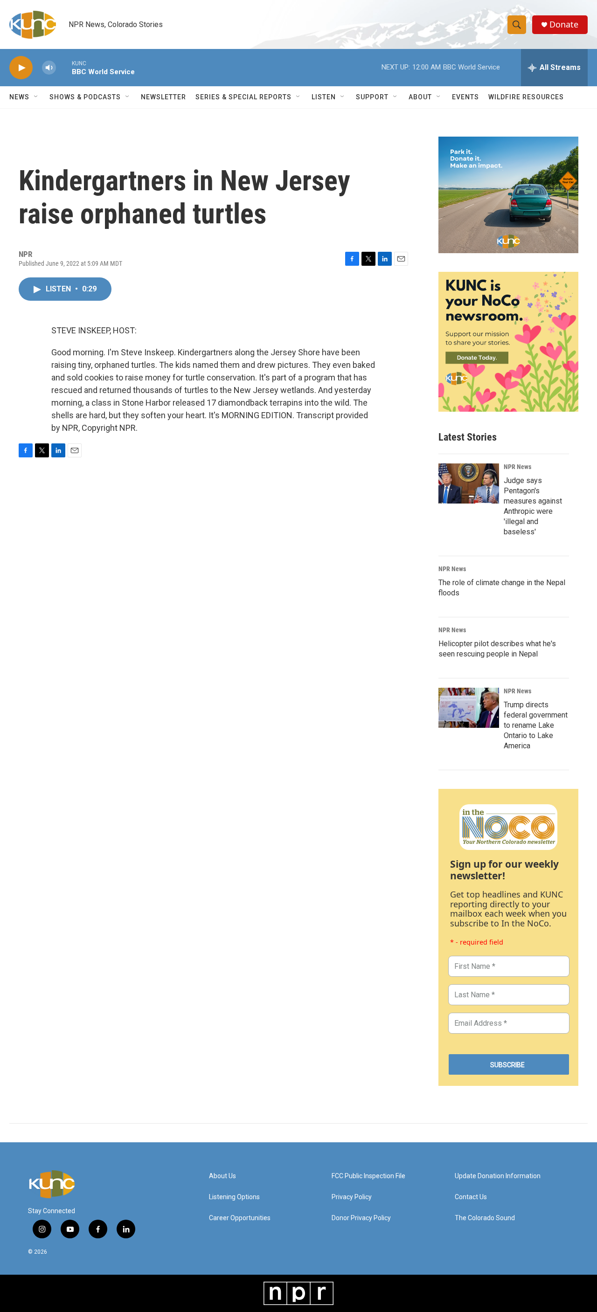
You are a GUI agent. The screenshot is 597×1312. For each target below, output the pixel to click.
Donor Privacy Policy (361, 1218)
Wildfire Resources (526, 97)
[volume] (49, 67)
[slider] (63, 67)
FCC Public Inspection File (368, 1176)
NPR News (517, 466)
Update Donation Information (498, 1176)
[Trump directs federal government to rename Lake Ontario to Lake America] (468, 708)
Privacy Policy (352, 1197)
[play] (21, 67)
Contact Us (471, 1197)
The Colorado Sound (485, 1218)
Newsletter (163, 97)
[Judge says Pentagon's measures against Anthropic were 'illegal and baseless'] (468, 483)
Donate (563, 24)
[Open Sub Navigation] (36, 97)
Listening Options (234, 1197)
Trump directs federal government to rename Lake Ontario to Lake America (536, 725)
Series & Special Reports (243, 97)
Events (465, 97)
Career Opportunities (240, 1218)
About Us (222, 1176)
